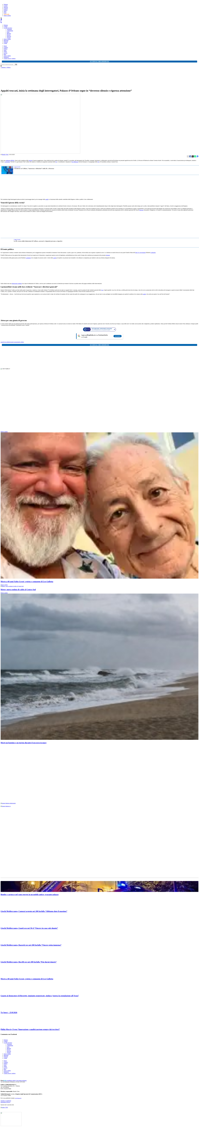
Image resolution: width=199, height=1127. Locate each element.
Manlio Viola (5, 154)
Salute (5, 51)
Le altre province (8, 28)
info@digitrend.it (18, 1098)
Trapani (9, 37)
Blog (5, 54)
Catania (5, 5)
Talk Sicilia (6, 14)
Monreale (6, 40)
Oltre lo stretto (7, 15)
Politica (5, 10)
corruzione (7, 162)
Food (5, 12)
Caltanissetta (10, 30)
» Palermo (3, 67)
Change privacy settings (9, 58)
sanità (46, 199)
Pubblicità (6, 57)
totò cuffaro (21, 342)
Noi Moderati (75, 162)
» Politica (8, 67)
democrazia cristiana (17, 283)
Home (5, 46)
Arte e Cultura (7, 55)
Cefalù (5, 43)
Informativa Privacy (5, 1102)
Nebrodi (6, 42)
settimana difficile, (10, 160)
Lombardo (153, 252)
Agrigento (9, 29)
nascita (30, 160)
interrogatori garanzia (13, 342)
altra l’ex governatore (140, 252)
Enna (8, 32)
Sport (5, 11)
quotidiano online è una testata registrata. (14, 1080)
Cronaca (6, 8)
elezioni (108, 255)
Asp (102, 290)
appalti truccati (4, 342)
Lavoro (5, 53)
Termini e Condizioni (6, 1100)
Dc (56, 162)
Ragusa (8, 35)
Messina (9, 33)
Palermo (6, 4)
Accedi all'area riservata (99, 61)
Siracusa (6, 7)
